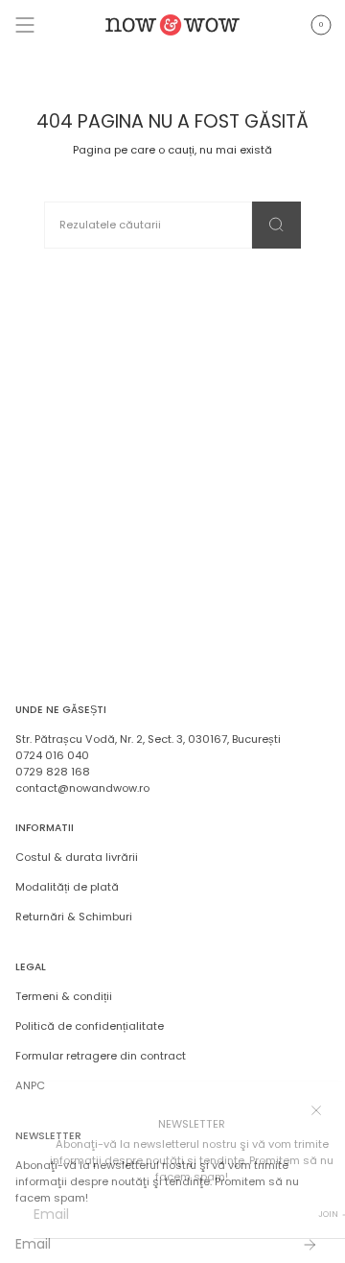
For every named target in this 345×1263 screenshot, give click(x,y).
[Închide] (316, 1110)
